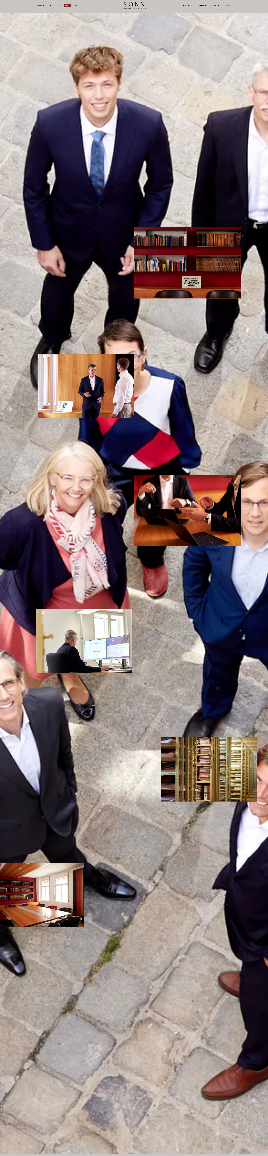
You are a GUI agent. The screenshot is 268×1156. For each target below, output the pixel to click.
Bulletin (187, 5)
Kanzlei (41, 5)
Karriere (202, 5)
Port (228, 5)
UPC (67, 5)
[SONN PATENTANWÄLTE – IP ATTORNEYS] (134, 5)
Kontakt (215, 5)
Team (76, 5)
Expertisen (55, 5)
